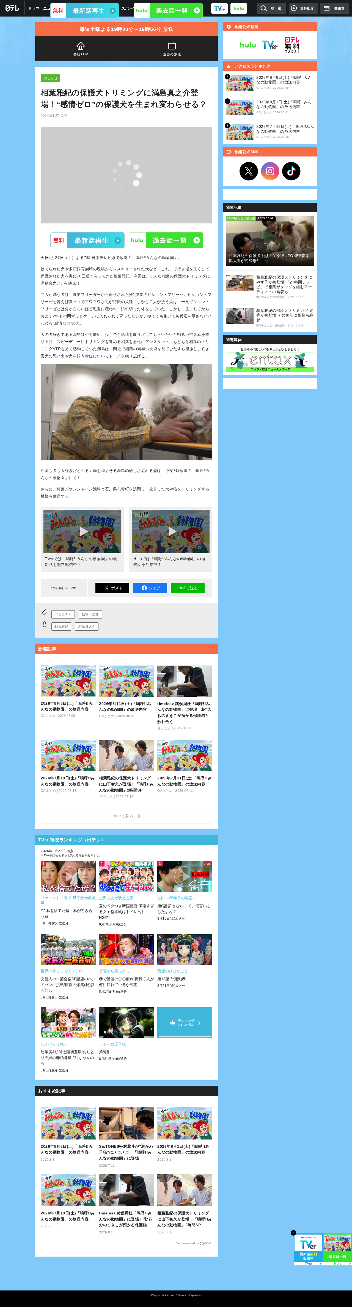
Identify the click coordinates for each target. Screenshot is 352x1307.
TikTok (291, 171)
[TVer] (219, 8)
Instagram (270, 171)
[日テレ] (12, 8)
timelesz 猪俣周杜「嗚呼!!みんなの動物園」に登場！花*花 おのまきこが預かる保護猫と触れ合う (125, 1219)
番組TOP (80, 54)
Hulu (166, 240)
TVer (87, 240)
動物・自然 (90, 614)
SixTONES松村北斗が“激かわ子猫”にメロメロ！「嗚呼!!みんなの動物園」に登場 (126, 1152)
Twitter (249, 171)
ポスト (117, 588)
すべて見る (124, 816)
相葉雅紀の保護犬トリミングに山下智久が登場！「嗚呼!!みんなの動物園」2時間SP (184, 1219)
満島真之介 (86, 626)
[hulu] (238, 8)
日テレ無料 (292, 45)
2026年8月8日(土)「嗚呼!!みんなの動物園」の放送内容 (67, 1149)
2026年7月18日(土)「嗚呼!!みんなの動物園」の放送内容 (68, 1216)
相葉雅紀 (61, 626)
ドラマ (34, 8)
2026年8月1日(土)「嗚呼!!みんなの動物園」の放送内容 (183, 1149)
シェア (154, 588)
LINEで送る (188, 588)
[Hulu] (168, 10)
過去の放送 (172, 54)
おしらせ (50, 78)
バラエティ (63, 614)
